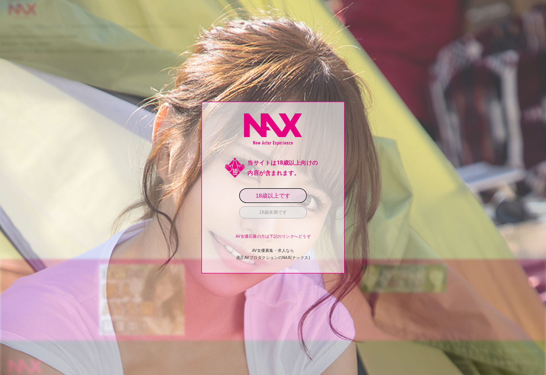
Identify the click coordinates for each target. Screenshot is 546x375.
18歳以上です (273, 195)
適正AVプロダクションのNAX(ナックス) (273, 257)
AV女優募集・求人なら (273, 250)
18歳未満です (273, 212)
